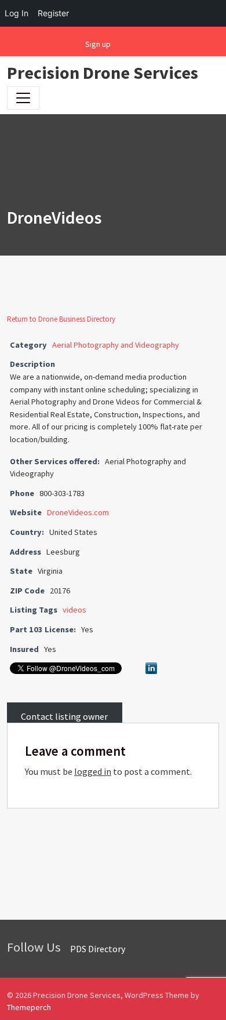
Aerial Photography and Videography (115, 345)
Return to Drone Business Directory (61, 319)
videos (74, 609)
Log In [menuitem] (16, 13)
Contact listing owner (64, 716)
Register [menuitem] (53, 13)
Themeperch (29, 1007)
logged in (92, 771)
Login (131, 44)
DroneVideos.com (78, 512)
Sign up (98, 44)
